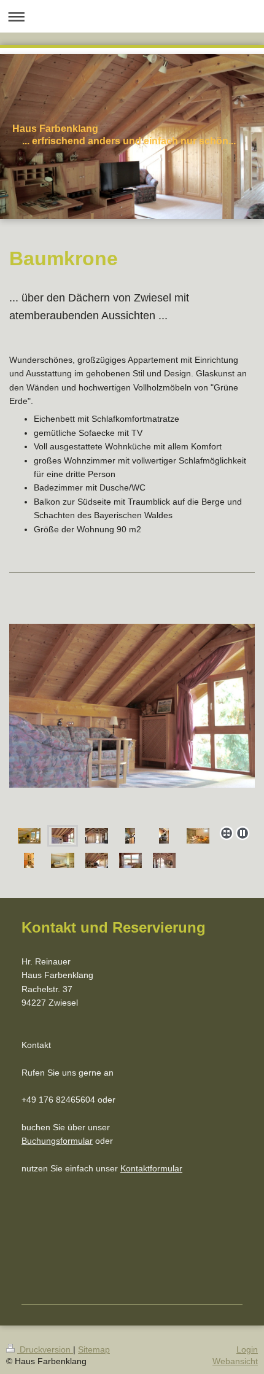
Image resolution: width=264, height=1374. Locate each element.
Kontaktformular (151, 1168)
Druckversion (45, 1349)
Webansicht (235, 1361)
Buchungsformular (57, 1141)
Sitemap (94, 1349)
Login (247, 1349)
